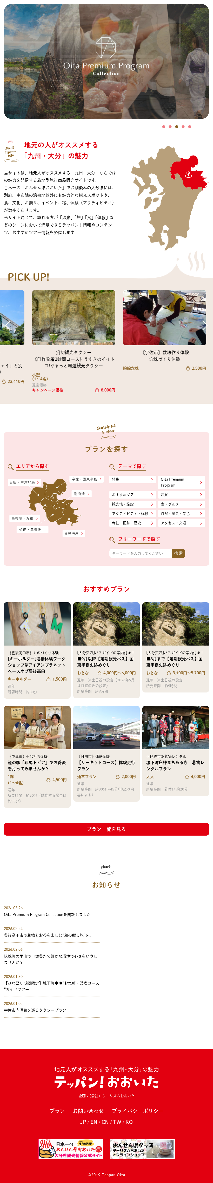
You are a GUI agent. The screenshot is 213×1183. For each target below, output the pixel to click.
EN (93, 1121)
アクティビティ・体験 (130, 513)
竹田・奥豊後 (33, 529)
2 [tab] (170, 126)
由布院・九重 (25, 518)
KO (129, 1121)
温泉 (164, 494)
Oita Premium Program (172, 482)
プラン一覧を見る (106, 829)
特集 (115, 479)
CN (105, 1121)
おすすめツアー (124, 494)
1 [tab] (163, 126)
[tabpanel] (106, 61)
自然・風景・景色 (175, 513)
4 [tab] (183, 126)
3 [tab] (176, 126)
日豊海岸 (73, 533)
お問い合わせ (88, 1111)
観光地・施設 (123, 504)
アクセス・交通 (173, 523)
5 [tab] (189, 126)
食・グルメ (170, 504)
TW (117, 1121)
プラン (57, 1111)
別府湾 (81, 494)
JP (83, 1121)
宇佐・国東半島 (87, 479)
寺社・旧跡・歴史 (126, 523)
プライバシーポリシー (138, 1111)
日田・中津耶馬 (21, 482)
